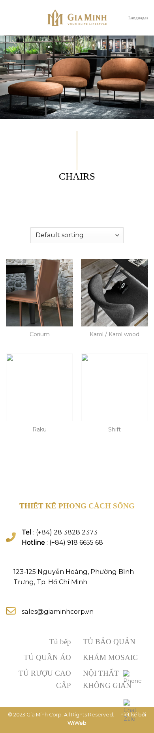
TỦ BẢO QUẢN (109, 641)
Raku (39, 429)
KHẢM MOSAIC (110, 657)
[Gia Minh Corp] (77, 18)
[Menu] (10, 18)
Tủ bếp (60, 641)
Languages (138, 17)
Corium (40, 334)
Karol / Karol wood (114, 334)
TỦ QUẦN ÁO (47, 657)
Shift (114, 429)
